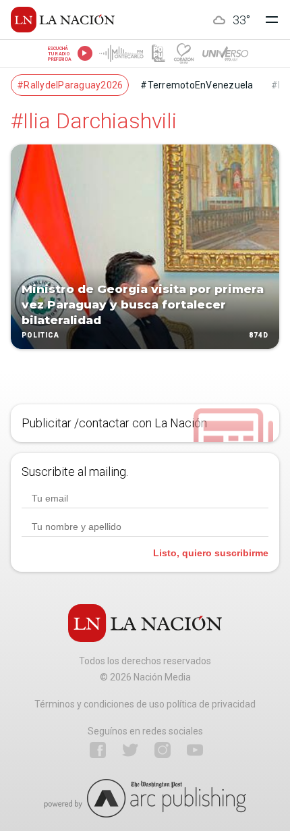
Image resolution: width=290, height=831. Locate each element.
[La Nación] (63, 19)
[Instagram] (162, 750)
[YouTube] (195, 750)
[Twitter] (130, 750)
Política (40, 336)
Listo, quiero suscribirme (210, 552)
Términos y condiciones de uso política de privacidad (145, 704)
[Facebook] (98, 750)
